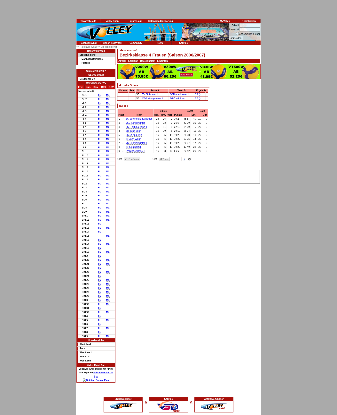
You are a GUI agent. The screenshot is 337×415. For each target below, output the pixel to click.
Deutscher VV (87, 79)
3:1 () (197, 98)
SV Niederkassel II (179, 94)
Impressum (136, 21)
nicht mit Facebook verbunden (119, 159)
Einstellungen (189, 159)
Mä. (108, 95)
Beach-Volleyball (112, 43)
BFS (103, 87)
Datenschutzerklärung (160, 21)
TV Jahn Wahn (133, 139)
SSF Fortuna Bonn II (136, 127)
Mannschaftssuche (92, 59)
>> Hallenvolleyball (87, 47)
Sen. (95, 87)
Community (135, 43)
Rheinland (85, 344)
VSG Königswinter (135, 123)
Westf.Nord (86, 352)
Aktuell (122, 61)
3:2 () (197, 94)
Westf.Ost (85, 356)
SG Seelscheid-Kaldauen (139, 118)
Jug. (88, 87)
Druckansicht (147, 61)
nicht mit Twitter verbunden (155, 159)
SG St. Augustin (134, 135)
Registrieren (249, 21)
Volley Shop (112, 21)
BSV (111, 87)
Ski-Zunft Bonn (177, 98)
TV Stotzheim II (150, 94)
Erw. (80, 87)
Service (183, 43)
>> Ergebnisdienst (107, 47)
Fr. (99, 95)
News (160, 43)
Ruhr (82, 348)
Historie (86, 63)
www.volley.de (88, 21)
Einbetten (162, 61)
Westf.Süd (85, 360)
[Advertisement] (188, 176)
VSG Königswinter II (152, 98)
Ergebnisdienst (88, 55)
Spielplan (133, 61)
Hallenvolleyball (88, 43)
